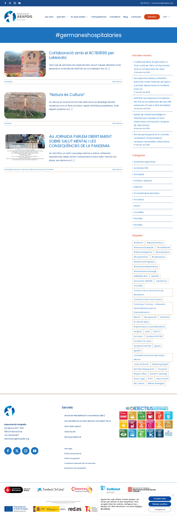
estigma (138, 331)
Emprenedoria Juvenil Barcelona (149, 326)
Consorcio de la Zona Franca (148, 299)
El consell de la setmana (146, 193)
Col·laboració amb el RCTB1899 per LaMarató (81, 55)
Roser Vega (139, 378)
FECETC (156, 331)
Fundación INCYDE (142, 346)
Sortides (8, 123)
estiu (147, 331)
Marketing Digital (160, 364)
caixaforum (161, 281)
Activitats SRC (141, 168)
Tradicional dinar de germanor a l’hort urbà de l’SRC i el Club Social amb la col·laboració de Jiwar (151, 65)
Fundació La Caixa (142, 341)
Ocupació (162, 369)
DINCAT (137, 317)
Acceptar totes (160, 498)
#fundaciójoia (163, 252)
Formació (41, 169)
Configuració (160, 509)
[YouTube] (34, 451)
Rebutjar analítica (159, 504)
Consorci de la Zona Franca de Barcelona (149, 292)
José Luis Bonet (141, 364)
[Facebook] (8, 451)
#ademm (138, 242)
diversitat (164, 317)
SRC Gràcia (139, 383)
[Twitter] (17, 451)
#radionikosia (158, 257)
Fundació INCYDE (154, 336)
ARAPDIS (155, 276)
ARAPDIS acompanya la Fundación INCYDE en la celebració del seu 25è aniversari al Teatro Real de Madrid (152, 102)
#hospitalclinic (141, 257)
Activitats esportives (144, 161)
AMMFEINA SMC (141, 276)
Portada (50, 169)
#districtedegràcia (143, 252)
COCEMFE (138, 285)
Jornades (139, 212)
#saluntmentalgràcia (144, 261)
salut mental (162, 378)
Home (137, 205)
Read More (117, 81)
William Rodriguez (156, 383)
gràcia (157, 346)
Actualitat (8, 81)
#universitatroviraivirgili (145, 271)
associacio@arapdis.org (162, 3)
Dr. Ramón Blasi (141, 322)
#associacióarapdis (144, 247)
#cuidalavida (163, 247)
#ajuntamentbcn (155, 242)
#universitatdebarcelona (146, 266)
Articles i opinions (21, 169)
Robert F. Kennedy (158, 374)
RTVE (150, 378)
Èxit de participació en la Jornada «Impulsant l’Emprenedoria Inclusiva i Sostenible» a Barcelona (151, 138)
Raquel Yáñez (140, 374)
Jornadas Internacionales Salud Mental (149, 357)
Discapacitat (150, 317)
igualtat (137, 350)
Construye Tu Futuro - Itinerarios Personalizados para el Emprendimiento (149, 308)
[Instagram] (25, 451)
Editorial (32, 169)
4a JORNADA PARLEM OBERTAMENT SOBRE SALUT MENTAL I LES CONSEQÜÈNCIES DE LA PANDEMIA (80, 141)
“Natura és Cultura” (67, 94)
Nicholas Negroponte (144, 369)
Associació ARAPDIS (143, 281)
